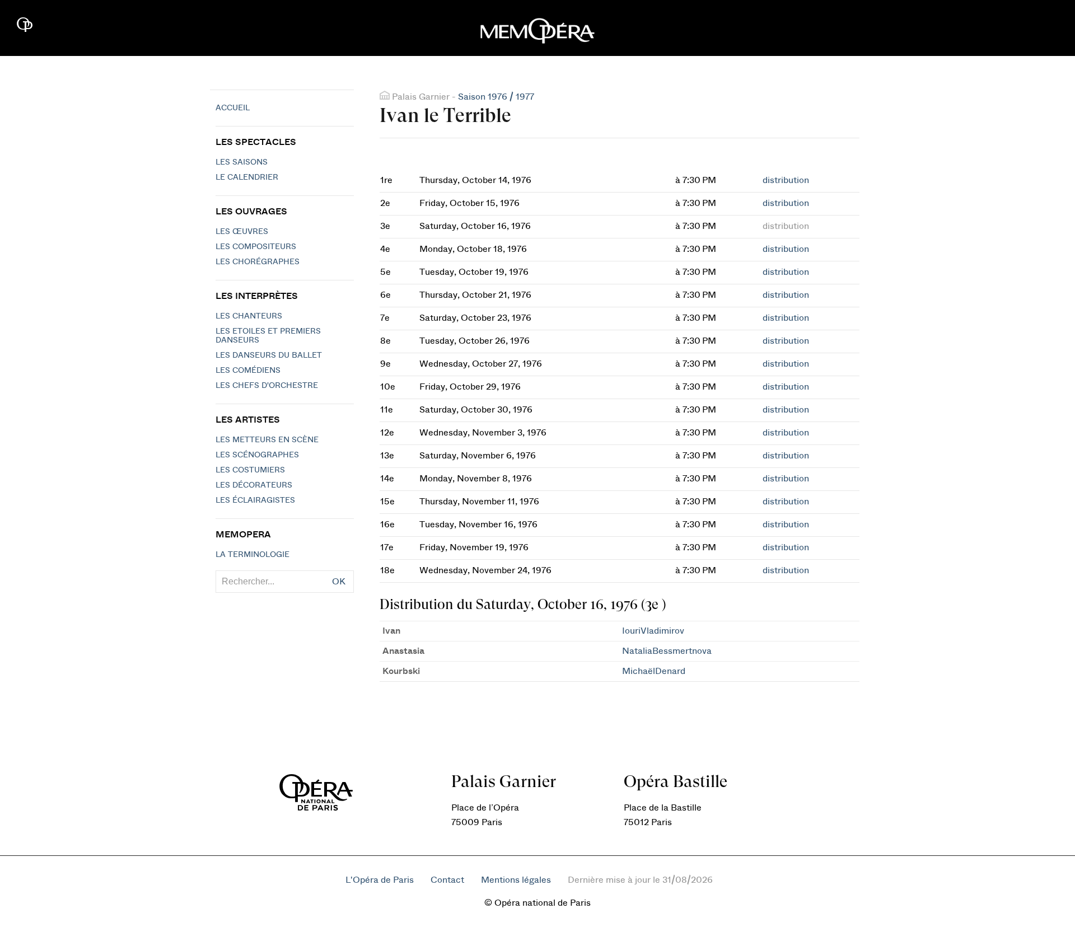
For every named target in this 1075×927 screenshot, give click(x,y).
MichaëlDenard (653, 671)
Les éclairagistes (255, 500)
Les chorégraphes (258, 262)
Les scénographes (257, 455)
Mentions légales (516, 880)
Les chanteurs (249, 316)
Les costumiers (250, 470)
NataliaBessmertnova (667, 651)
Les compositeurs (256, 247)
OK (338, 581)
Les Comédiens (248, 370)
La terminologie (252, 555)
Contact (447, 880)
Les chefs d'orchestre (267, 386)
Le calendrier (247, 177)
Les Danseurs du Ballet (269, 355)
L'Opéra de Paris (379, 880)
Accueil (233, 108)
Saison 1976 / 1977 (496, 96)
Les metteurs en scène (267, 440)
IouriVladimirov (653, 630)
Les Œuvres (242, 232)
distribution (786, 180)
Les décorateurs (254, 485)
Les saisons (242, 162)
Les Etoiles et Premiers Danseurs (268, 335)
